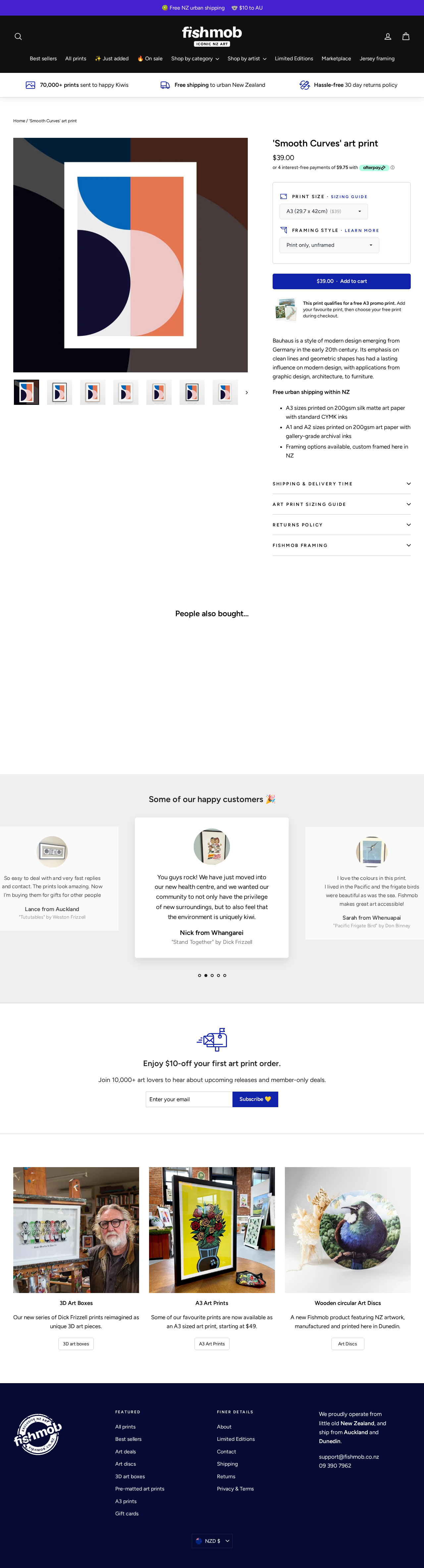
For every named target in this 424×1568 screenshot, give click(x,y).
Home (19, 120)
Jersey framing (377, 58)
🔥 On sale (150, 58)
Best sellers (43, 58)
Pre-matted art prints (139, 1489)
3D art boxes (76, 1344)
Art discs (125, 1464)
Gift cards (126, 1513)
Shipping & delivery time (313, 483)
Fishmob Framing (300, 545)
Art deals (125, 1451)
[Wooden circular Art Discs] (348, 1230)
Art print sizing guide (309, 504)
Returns (226, 1476)
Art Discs (347, 1344)
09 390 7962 (335, 1465)
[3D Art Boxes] (76, 1230)
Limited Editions (294, 58)
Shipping (227, 1464)
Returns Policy (298, 524)
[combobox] (324, 211)
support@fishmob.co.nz (349, 1456)
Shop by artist (244, 58)
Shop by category (192, 58)
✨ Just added (112, 58)
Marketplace (336, 58)
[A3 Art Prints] (212, 1230)
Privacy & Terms (235, 1489)
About (224, 1427)
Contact (226, 1451)
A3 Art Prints (212, 1344)
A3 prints (125, 1501)
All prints (75, 58)
